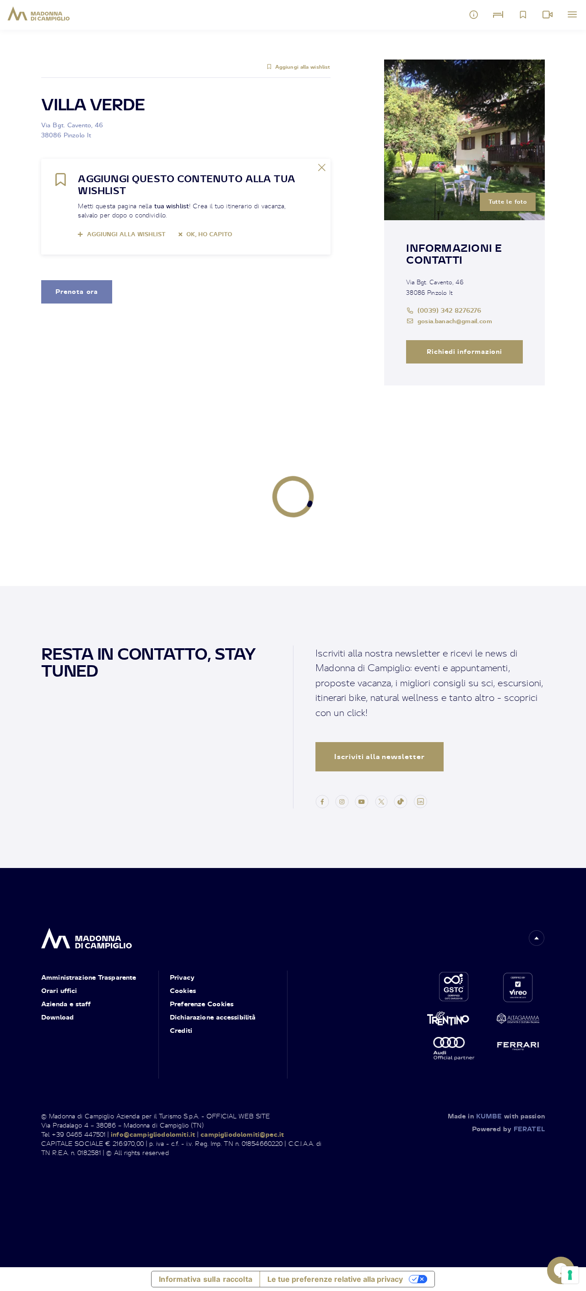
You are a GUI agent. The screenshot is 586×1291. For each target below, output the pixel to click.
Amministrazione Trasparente (88, 977)
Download (57, 1017)
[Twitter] (381, 800)
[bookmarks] (523, 14)
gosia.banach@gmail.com (455, 321)
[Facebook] (322, 800)
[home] (86, 936)
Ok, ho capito (209, 234)
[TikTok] (400, 800)
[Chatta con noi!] (561, 1270)
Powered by (508, 1129)
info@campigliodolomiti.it (153, 1134)
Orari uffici (59, 990)
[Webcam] (547, 14)
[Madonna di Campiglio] (39, 13)
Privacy (182, 977)
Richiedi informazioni (465, 351)
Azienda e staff (66, 1004)
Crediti (181, 1030)
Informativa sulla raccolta (205, 1279)
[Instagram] (342, 800)
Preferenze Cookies (201, 1004)
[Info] (474, 14)
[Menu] (572, 14)
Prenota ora (76, 291)
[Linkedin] (420, 800)
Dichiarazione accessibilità (212, 1017)
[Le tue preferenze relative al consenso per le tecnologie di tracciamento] (570, 1275)
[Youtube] (362, 800)
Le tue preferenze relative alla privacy (335, 1279)
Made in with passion (496, 1116)
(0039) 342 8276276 (449, 310)
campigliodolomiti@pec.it (242, 1134)
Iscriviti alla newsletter (379, 756)
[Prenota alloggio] (498, 14)
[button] (536, 938)
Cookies (183, 990)
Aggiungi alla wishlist (302, 67)
